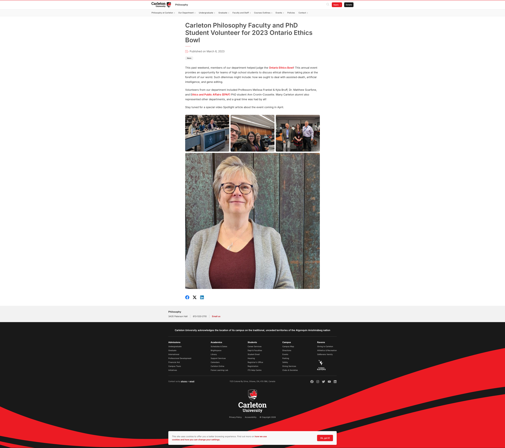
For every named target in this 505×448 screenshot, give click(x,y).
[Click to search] (328, 4)
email (192, 381)
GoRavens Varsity (325, 354)
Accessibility (250, 417)
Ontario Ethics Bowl (281, 67)
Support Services (218, 358)
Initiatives (172, 370)
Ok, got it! (325, 438)
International (173, 354)
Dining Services (289, 366)
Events (285, 354)
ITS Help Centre (254, 370)
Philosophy (181, 4)
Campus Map (288, 346)
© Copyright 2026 (268, 417)
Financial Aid (174, 362)
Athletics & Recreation (327, 350)
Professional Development (179, 358)
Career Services (255, 346)
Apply (336, 5)
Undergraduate (174, 346)
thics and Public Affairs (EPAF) (211, 94)
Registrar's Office (255, 362)
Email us (216, 316)
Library (214, 354)
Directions (286, 350)
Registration (253, 366)
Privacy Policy (235, 417)
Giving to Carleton (325, 346)
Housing (251, 358)
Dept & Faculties (255, 350)
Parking (285, 358)
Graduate (172, 350)
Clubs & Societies (290, 370)
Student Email (254, 354)
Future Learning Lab (219, 370)
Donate (349, 5)
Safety (285, 362)
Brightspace (216, 350)
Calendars (215, 362)
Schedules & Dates (219, 346)
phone (184, 381)
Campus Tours (174, 366)
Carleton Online (217, 366)
